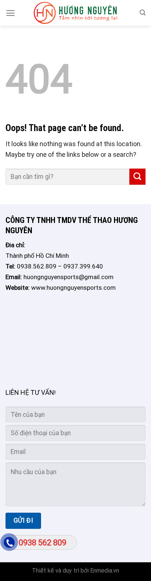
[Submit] (137, 177)
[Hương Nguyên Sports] (75, 13)
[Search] (143, 13)
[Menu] (10, 13)
